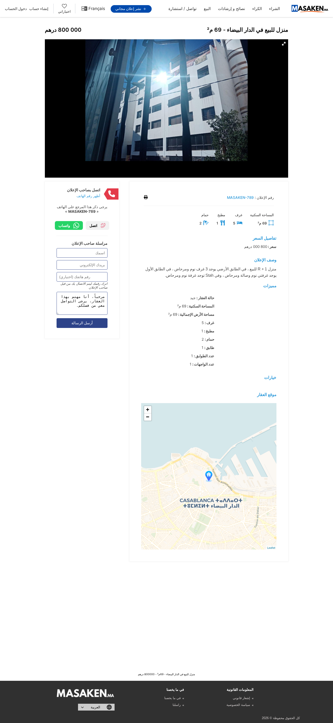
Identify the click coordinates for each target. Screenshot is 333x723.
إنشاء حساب (38, 8)
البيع (207, 8)
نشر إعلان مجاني (128, 8)
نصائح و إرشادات (231, 8)
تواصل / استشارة (182, 8)
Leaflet (271, 548)
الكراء (257, 8)
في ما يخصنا (172, 698)
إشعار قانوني (241, 698)
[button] (284, 44)
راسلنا (177, 705)
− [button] (147, 417)
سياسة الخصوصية (238, 705)
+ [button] (147, 410)
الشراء (274, 8)
